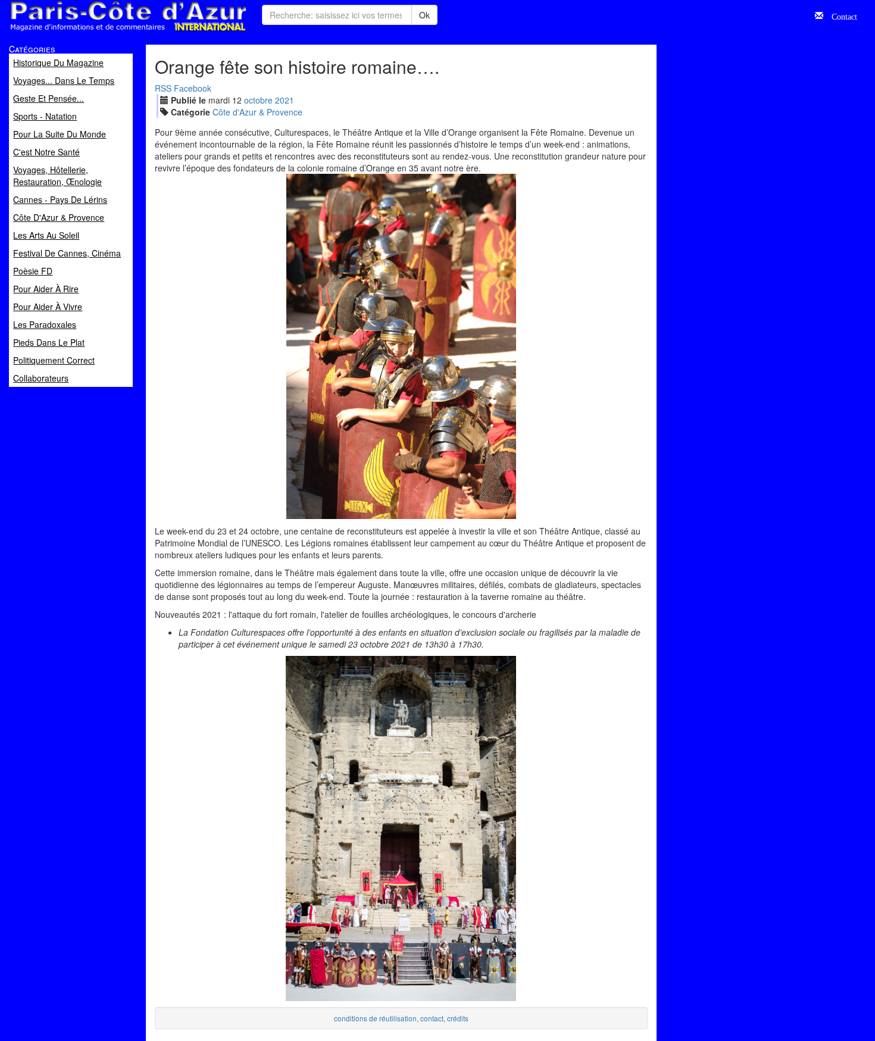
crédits (457, 1018)
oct (258, 100)
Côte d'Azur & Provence (257, 112)
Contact (840, 15)
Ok (424, 15)
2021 (284, 100)
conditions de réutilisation (375, 1018)
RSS (163, 88)
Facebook (192, 88)
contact (431, 1018)
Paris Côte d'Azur (102, 32)
